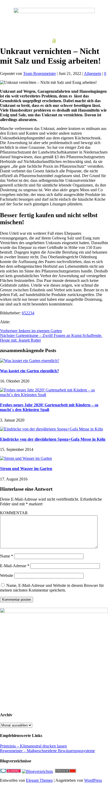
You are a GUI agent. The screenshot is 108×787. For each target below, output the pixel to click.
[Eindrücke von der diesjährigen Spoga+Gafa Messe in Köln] (51, 429)
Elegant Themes (39, 780)
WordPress (93, 780)
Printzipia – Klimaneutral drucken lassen (33, 746)
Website (6, 575)
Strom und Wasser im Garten (26, 468)
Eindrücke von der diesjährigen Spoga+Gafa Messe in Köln (52, 439)
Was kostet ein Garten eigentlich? (29, 371)
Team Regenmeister (39, 73)
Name (6, 556)
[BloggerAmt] (37, 771)
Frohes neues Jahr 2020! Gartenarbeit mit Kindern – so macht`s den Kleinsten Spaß (49, 407)
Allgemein (92, 73)
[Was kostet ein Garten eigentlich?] (29, 360)
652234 (28, 313)
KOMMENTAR (14, 513)
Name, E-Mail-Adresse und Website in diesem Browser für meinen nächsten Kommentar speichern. (52, 587)
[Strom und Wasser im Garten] (26, 458)
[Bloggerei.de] (10, 771)
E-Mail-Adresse (14, 566)
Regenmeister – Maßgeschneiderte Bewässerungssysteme (47, 750)
